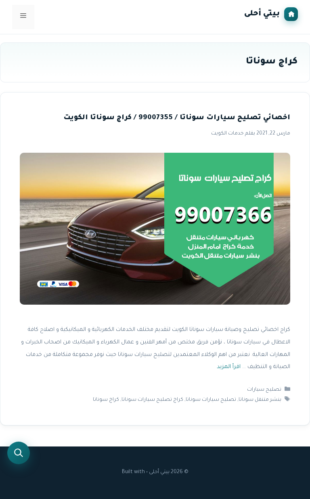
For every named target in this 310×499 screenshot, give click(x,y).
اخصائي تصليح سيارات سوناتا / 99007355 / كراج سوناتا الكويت (176, 118)
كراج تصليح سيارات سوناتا (152, 400)
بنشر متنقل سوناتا (260, 400)
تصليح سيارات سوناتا (211, 400)
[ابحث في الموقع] (18, 453)
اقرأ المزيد (229, 367)
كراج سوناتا (106, 400)
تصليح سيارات (264, 390)
